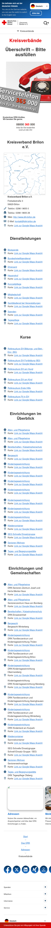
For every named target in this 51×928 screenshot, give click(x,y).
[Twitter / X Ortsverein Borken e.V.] (16, 869)
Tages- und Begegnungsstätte (22, 551)
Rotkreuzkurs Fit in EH (18, 396)
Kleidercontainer (15, 525)
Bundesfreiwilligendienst (19, 258)
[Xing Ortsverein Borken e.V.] (34, 869)
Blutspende (13, 249)
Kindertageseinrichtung (19, 463)
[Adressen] (25, 798)
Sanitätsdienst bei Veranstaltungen (24, 303)
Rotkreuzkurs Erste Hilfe (19, 387)
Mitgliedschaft (14, 294)
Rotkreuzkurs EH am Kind (20, 379)
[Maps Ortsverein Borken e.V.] (43, 869)
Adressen (13, 814)
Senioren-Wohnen (16, 542)
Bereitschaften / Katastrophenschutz (25, 446)
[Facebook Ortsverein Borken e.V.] (7, 869)
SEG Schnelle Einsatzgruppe (21, 534)
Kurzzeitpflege (14, 284)
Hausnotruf (13, 275)
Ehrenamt (12, 266)
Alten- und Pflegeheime (19, 429)
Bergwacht (13, 455)
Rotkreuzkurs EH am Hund (20, 368)
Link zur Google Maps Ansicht (28, 225)
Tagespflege (13, 319)
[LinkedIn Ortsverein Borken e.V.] (25, 869)
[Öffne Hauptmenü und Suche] (46, 23)
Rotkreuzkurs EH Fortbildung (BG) (24, 360)
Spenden (12, 311)
